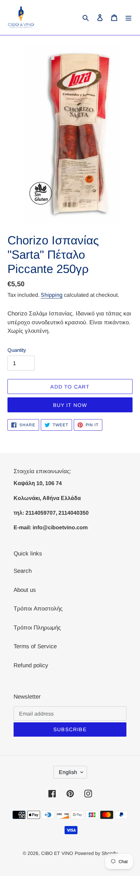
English (68, 772)
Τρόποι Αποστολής (38, 608)
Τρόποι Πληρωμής (37, 627)
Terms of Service (35, 646)
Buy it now (70, 405)
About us (25, 590)
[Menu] (128, 17)
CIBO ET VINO (57, 853)
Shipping (52, 295)
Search (23, 571)
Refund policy (31, 665)
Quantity (16, 350)
